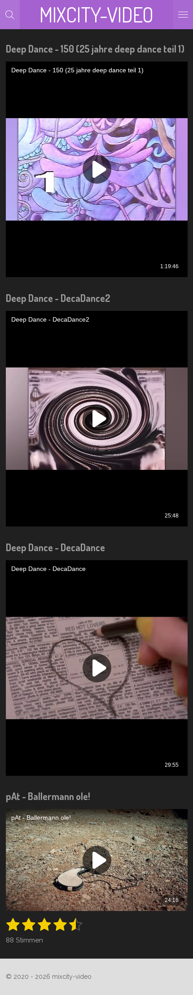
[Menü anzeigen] (183, 14)
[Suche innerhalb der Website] (10, 14)
